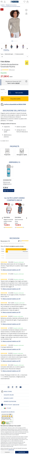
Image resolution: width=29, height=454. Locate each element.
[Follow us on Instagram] (8, 387)
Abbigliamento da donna (11, 5)
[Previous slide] (2, 48)
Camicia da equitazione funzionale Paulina (11, 6)
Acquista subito (15, 99)
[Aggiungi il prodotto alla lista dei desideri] (26, 10)
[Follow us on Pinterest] (16, 387)
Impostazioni (7, 452)
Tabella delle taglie (9, 54)
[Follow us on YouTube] (20, 387)
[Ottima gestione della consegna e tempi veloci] (7, 419)
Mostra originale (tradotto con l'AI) (11, 270)
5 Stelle (2, 249)
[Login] (5, 1)
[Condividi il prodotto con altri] (26, 13)
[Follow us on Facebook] (12, 387)
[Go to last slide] (2, 218)
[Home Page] (15, 1)
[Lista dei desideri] (24, 1)
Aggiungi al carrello (9, 190)
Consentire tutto (21, 452)
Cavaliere (3, 5)
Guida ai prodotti (20, 54)
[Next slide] (27, 48)
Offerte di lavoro (10, 405)
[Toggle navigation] (2, 2)
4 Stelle (2, 251)
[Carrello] (27, 1)
